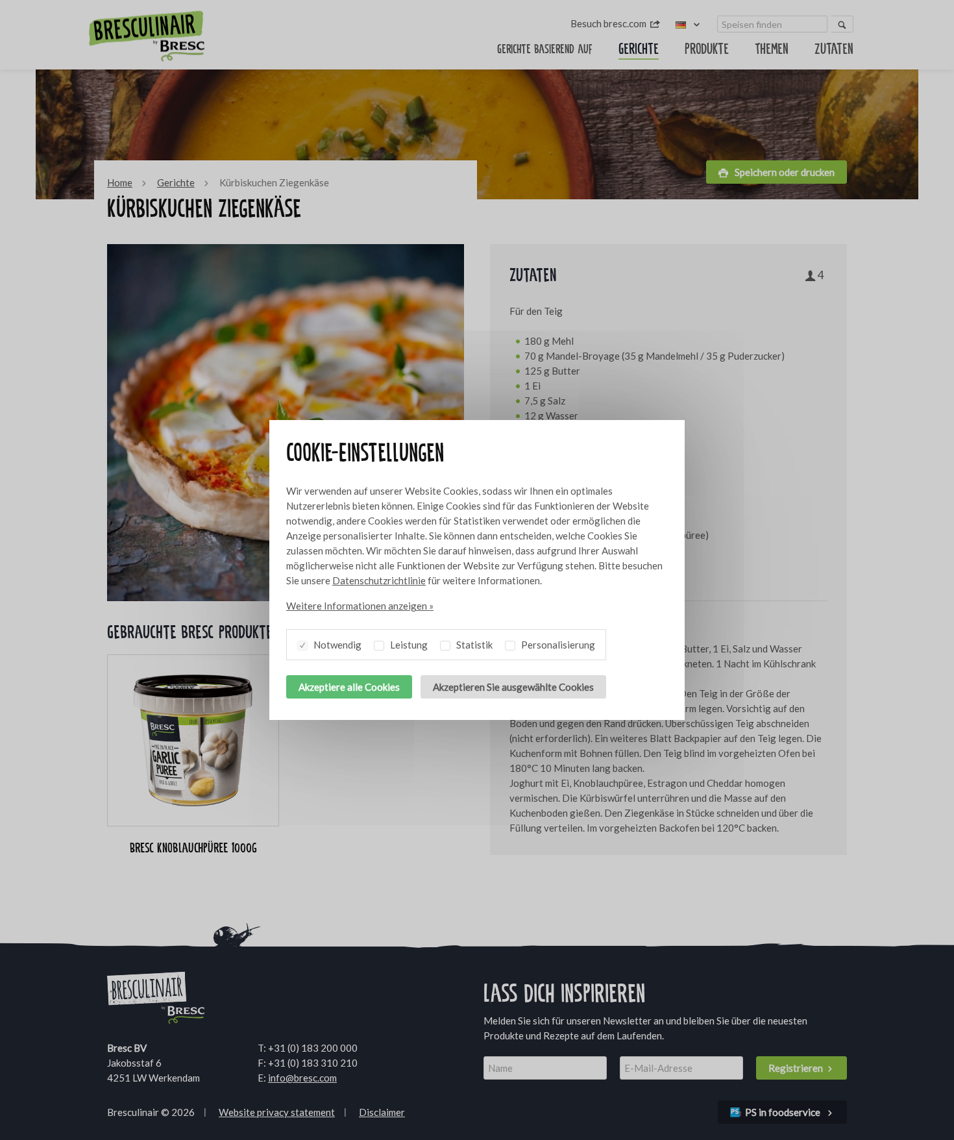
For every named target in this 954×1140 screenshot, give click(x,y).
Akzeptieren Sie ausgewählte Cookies (513, 687)
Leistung (408, 645)
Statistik (473, 645)
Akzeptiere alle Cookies (349, 687)
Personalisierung (557, 645)
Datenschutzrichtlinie (379, 580)
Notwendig (336, 645)
